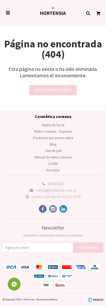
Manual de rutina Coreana (53, 157)
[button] (88, 12)
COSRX (53, 163)
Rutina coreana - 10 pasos (53, 131)
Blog (53, 144)
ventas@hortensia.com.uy (56, 190)
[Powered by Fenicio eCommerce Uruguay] (95, 299)
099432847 (56, 183)
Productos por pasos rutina (53, 137)
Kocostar (53, 170)
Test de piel (53, 150)
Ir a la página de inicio (53, 90)
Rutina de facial (53, 125)
